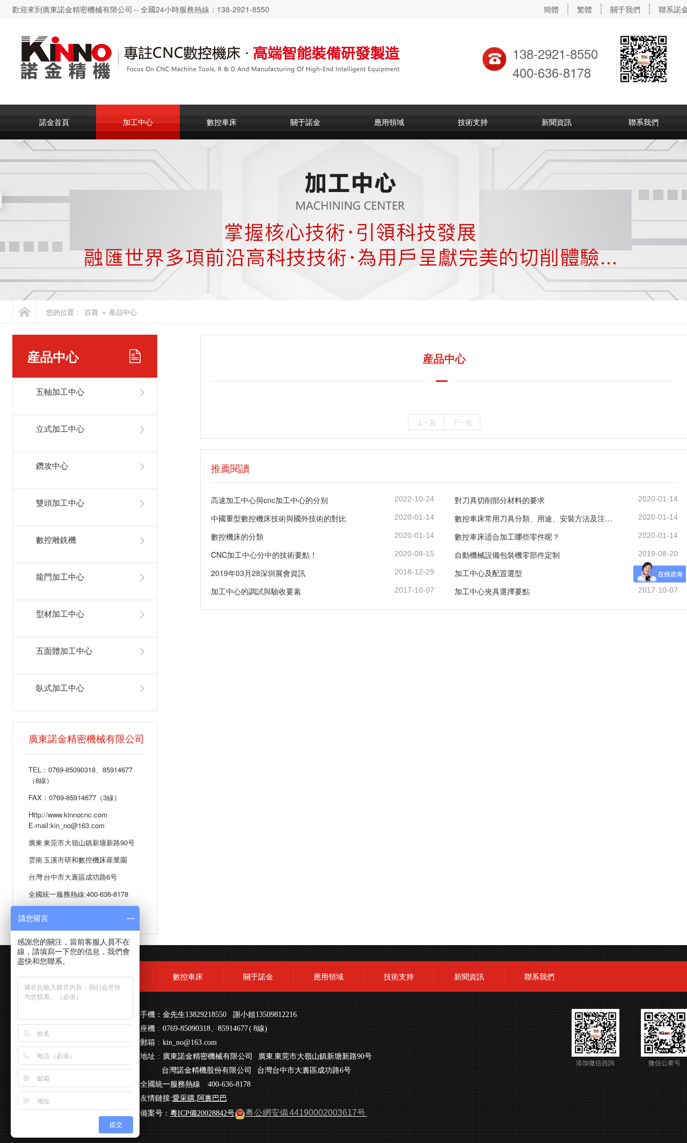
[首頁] (24, 311)
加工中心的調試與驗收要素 (256, 591)
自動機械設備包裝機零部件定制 (507, 554)
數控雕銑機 (56, 539)
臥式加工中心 (60, 687)
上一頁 (426, 421)
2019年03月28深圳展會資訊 (258, 572)
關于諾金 (305, 121)
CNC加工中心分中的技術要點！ (264, 554)
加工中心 (138, 121)
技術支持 (473, 121)
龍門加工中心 (60, 576)
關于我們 (625, 9)
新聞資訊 (557, 121)
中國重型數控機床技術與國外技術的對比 (278, 518)
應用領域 (389, 121)
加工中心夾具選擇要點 (492, 591)
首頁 (91, 312)
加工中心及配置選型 (488, 572)
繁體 (584, 9)
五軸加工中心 (60, 391)
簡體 (551, 9)
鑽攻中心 (52, 465)
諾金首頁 (54, 121)
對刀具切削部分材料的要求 (500, 500)
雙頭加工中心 (60, 502)
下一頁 (462, 421)
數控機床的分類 (237, 536)
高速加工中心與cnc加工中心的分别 (269, 500)
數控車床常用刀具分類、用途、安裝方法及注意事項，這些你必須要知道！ (536, 518)
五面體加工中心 (64, 650)
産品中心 (123, 312)
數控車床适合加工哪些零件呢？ (507, 536)
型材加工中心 (60, 613)
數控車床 (222, 121)
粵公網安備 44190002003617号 (305, 1112)
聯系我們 (539, 976)
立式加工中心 (60, 428)
